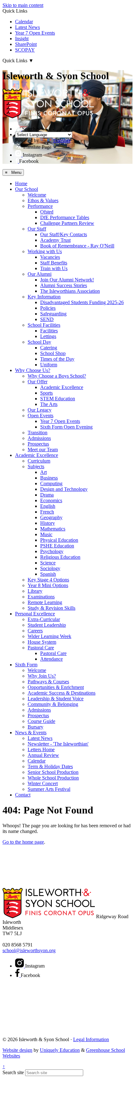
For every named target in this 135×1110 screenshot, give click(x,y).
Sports (46, 393)
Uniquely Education (60, 1050)
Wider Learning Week (49, 636)
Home (21, 183)
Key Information (44, 296)
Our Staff (37, 228)
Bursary (35, 727)
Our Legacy (39, 410)
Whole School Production (53, 777)
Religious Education (60, 557)
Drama (47, 494)
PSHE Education (57, 545)
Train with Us (54, 268)
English (47, 506)
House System (42, 642)
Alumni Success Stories (63, 285)
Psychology (51, 551)
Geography (51, 517)
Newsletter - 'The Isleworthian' (58, 743)
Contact (22, 794)
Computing (51, 483)
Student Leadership (47, 625)
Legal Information (91, 1039)
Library (35, 591)
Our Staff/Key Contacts (63, 234)
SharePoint (26, 44)
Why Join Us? (42, 676)
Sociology (50, 568)
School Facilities (44, 325)
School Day (39, 342)
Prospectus (38, 444)
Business (49, 477)
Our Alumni (39, 274)
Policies (48, 308)
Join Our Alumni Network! (67, 279)
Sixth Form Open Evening (66, 427)
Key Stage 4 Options (48, 579)
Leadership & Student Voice (56, 698)
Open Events (40, 415)
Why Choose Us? (32, 370)
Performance (40, 206)
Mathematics (52, 528)
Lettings (48, 336)
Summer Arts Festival (49, 789)
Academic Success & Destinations (61, 693)
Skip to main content (23, 5)
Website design (17, 1050)
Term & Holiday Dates (50, 766)
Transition (37, 432)
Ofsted (46, 211)
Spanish (48, 574)
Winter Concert (43, 783)
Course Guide (41, 721)
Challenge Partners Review (67, 223)
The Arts (48, 404)
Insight (22, 38)
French (47, 511)
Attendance (51, 659)
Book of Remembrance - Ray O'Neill (77, 245)
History (47, 523)
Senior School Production (53, 772)
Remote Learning (45, 602)
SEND (47, 319)
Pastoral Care (41, 647)
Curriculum (39, 460)
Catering (48, 347)
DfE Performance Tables (64, 217)
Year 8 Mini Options (48, 585)
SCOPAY (25, 50)
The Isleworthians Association (70, 291)
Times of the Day (57, 359)
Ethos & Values (43, 200)
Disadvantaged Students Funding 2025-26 (82, 302)
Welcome (37, 194)
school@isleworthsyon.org (29, 950)
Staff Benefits (53, 262)
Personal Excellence (35, 613)
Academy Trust (55, 240)
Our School (26, 189)
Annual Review (43, 755)
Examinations (41, 596)
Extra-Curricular (44, 619)
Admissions (39, 438)
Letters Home (41, 749)
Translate (62, 140)
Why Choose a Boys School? (57, 376)
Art (43, 472)
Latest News (27, 27)
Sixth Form (26, 664)
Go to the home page (23, 842)
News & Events (30, 732)
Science (48, 562)
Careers (35, 630)
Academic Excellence (61, 387)
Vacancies (50, 257)
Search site (13, 1072)
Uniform (48, 364)
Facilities (49, 330)
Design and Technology (64, 489)
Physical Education (59, 540)
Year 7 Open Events (35, 33)
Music (46, 534)
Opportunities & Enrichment (56, 687)
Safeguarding (53, 313)
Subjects (36, 466)
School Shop (53, 353)
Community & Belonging (53, 704)
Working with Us (45, 251)
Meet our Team (43, 449)
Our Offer (37, 381)
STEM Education (57, 398)
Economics (51, 500)
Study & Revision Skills (51, 608)
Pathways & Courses (48, 681)
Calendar (24, 21)
